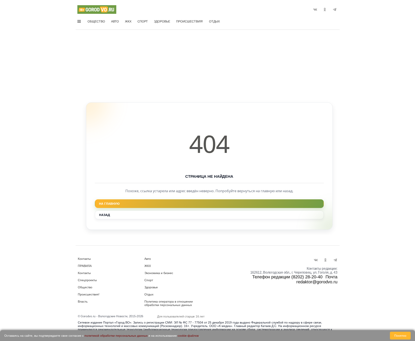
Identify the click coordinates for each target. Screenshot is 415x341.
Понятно (400, 335)
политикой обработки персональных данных (116, 335)
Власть (83, 301)
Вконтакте (315, 9)
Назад (104, 215)
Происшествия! (189, 21)
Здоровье (162, 21)
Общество (96, 21)
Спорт (142, 21)
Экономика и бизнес (158, 273)
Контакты (84, 258)
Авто (115, 21)
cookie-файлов (188, 335)
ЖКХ (128, 21)
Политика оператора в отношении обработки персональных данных (168, 303)
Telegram (334, 9)
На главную (109, 203)
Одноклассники (325, 9)
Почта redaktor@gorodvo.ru (316, 279)
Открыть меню (79, 22)
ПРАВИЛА (85, 266)
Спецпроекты (87, 280)
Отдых (214, 21)
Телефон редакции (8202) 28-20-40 (287, 276)
